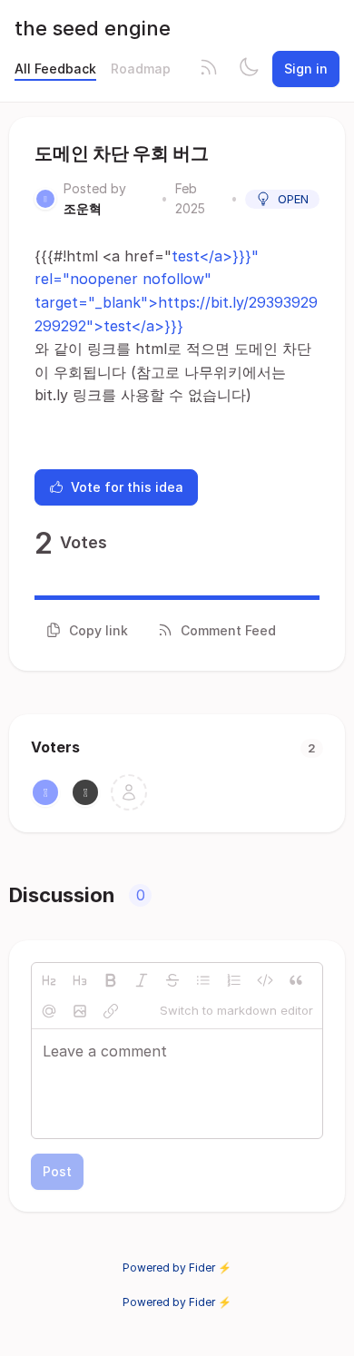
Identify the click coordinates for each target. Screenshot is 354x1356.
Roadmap (141, 68)
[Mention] (49, 1011)
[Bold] (110, 980)
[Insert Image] (79, 1011)
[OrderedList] (234, 980)
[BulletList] (203, 980)
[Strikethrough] (172, 980)
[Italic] (141, 980)
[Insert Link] (110, 1011)
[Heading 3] (79, 980)
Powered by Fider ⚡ (177, 1267)
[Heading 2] (49, 980)
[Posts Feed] (208, 69)
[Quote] (296, 980)
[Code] (265, 980)
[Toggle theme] (248, 69)
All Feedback (55, 68)
